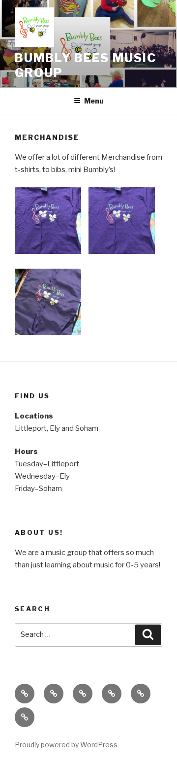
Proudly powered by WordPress (66, 744)
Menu (94, 101)
